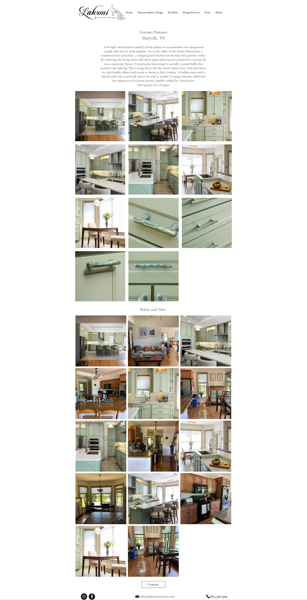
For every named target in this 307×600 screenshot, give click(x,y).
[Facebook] (92, 596)
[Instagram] (84, 596)
